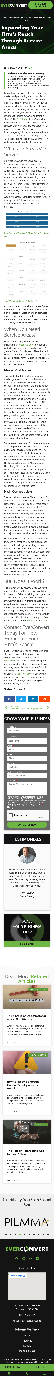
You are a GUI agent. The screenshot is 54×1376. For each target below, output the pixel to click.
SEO (11, 18)
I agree (12, 807)
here (29, 620)
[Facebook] (16, 1258)
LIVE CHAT (13, 1367)
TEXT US (40, 1367)
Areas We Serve (27, 344)
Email (9, 746)
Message (11, 781)
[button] (9, 699)
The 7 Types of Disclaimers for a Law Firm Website (26, 1017)
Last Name (12, 737)
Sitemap (39, 1362)
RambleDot (10, 1362)
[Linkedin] (37, 1258)
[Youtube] (30, 1258)
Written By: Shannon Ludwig (25, 73)
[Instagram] (23, 1258)
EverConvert (10, 660)
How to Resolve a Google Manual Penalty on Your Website (23, 1084)
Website (11, 763)
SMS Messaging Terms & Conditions (25, 798)
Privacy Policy (44, 1359)
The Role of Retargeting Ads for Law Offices (25, 1152)
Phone (10, 755)
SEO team (22, 119)
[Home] (8, 1373)
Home (5, 18)
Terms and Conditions (26, 1362)
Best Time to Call (15, 772)
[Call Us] (26, 1373)
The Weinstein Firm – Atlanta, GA (20, 301)
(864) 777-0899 (24, 673)
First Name (12, 727)
